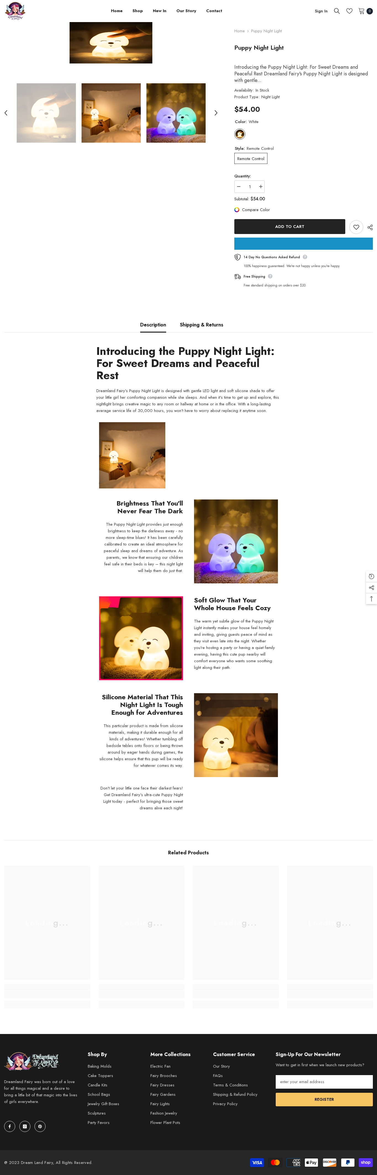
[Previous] (6, 113)
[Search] (337, 11)
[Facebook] (9, 1126)
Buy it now (303, 244)
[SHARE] (368, 227)
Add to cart (289, 227)
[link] (47, 994)
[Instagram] (24, 1126)
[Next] (216, 113)
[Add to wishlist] (356, 227)
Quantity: (242, 176)
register (324, 1099)
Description (153, 324)
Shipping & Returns (201, 324)
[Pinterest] (40, 1126)
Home (239, 31)
